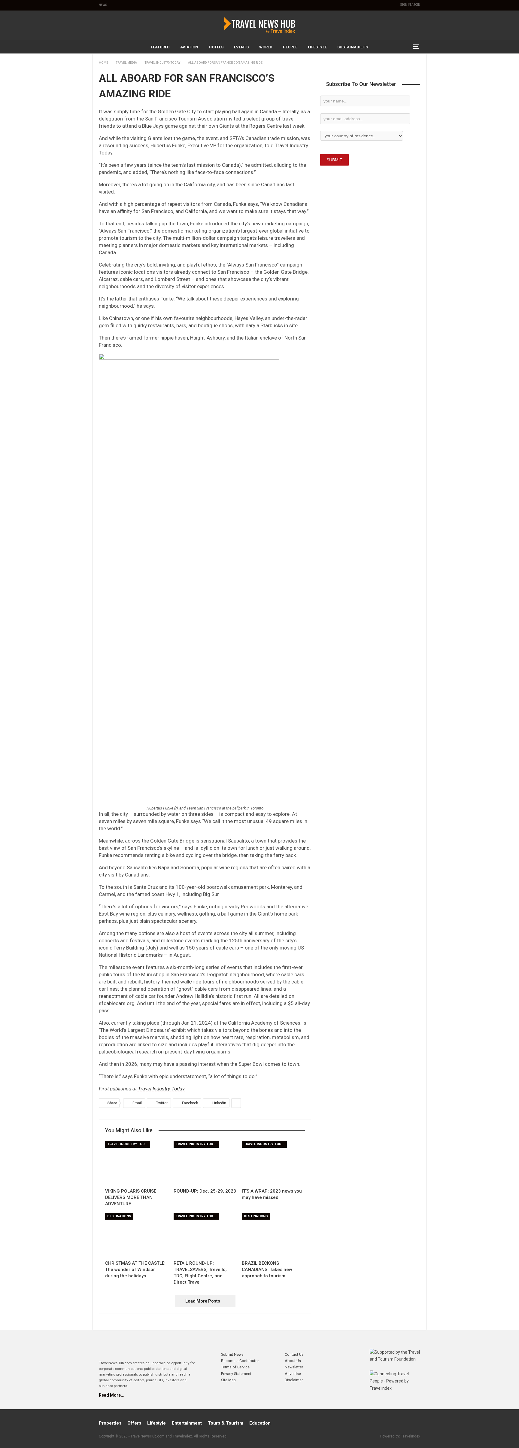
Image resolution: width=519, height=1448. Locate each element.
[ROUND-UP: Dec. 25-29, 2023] (205, 1163)
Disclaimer (294, 1380)
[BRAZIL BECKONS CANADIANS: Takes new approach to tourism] (273, 1235)
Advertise (293, 1373)
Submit (334, 159)
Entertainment (187, 1423)
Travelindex (410, 1436)
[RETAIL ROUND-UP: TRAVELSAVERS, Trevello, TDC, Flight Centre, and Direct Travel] (205, 1235)
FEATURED (160, 47)
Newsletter (294, 1367)
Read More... (111, 1395)
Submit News (232, 1354)
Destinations (119, 1216)
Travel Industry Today (161, 1089)
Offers (134, 1423)
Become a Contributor (240, 1360)
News (103, 5)
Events (241, 47)
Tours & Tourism (225, 1423)
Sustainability (353, 47)
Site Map (228, 1380)
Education (260, 1423)
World (265, 47)
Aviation (189, 47)
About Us (293, 1360)
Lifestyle (317, 47)
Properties (110, 1423)
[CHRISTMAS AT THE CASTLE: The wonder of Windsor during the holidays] (136, 1235)
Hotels (216, 47)
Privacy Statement (236, 1373)
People (290, 47)
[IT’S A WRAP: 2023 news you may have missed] (273, 1163)
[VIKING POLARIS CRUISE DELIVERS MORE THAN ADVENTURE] (136, 1163)
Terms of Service (235, 1367)
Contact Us (294, 1354)
